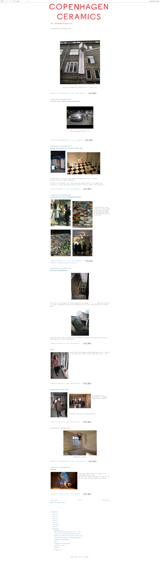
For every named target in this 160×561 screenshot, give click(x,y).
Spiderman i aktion (59, 545)
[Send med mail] (89, 93)
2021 (54, 514)
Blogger (87, 557)
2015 (54, 520)
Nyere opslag (54, 500)
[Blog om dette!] (91, 93)
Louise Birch (73, 262)
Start (80, 500)
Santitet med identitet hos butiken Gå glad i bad (66, 148)
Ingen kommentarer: (81, 93)
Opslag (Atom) (61, 502)
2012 (54, 526)
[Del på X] (92, 93)
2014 (54, 522)
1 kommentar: (79, 140)
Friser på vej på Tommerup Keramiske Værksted (65, 101)
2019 (54, 516)
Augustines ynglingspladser (59, 270)
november (57, 550)
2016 (54, 518)
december (57, 530)
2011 (54, 528)
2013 (54, 524)
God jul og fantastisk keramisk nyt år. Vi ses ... (68, 531)
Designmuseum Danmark (63, 262)
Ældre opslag (105, 500)
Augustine (53, 469)
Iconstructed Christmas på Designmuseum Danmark (65, 197)
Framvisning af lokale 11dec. (59, 389)
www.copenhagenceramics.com (61, 23)
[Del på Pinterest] (95, 93)
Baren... (53, 349)
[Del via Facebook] (94, 93)
